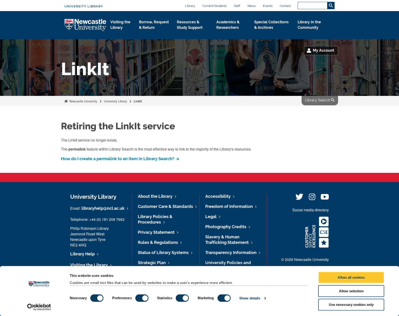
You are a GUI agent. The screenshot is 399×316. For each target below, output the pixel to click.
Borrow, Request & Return (154, 25)
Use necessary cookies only (351, 305)
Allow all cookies (351, 277)
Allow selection (351, 291)
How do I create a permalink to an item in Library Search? (118, 158)
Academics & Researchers (227, 25)
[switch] (141, 298)
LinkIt (138, 101)
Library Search (318, 100)
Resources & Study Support (190, 25)
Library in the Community (309, 25)
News (252, 6)
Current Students (215, 6)
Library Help (82, 253)
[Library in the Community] (312, 32)
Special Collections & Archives (271, 25)
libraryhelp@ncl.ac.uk (103, 208)
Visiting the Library (120, 25)
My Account (323, 50)
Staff (237, 6)
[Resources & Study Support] (193, 32)
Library (190, 6)
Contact (285, 6)
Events (267, 6)
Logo (85, 25)
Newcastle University (82, 101)
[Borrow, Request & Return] (154, 32)
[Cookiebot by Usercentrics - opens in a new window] (39, 307)
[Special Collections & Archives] (272, 32)
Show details (249, 298)
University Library (83, 6)
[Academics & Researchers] (231, 32)
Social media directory (310, 210)
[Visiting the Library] (121, 32)
